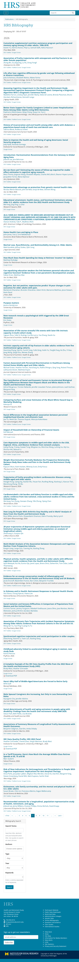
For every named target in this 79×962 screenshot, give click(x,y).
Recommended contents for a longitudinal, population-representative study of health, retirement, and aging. (38, 802)
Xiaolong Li (58, 482)
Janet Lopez (34, 563)
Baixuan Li (17, 449)
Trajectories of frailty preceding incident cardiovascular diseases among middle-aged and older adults (37, 478)
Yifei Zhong (37, 501)
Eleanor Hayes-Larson (64, 174)
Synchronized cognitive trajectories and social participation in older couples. (39, 636)
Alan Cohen (34, 581)
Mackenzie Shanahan (11, 290)
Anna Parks (7, 774)
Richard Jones (16, 97)
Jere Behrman (18, 159)
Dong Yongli (32, 62)
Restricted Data (50, 914)
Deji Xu (19, 350)
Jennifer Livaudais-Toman (41, 387)
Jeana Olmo (51, 608)
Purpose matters (11, 303)
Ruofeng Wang (47, 482)
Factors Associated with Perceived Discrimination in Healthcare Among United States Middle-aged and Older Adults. (36, 364)
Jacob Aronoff (8, 581)
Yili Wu (20, 484)
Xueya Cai (36, 112)
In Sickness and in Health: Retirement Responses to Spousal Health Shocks (38, 591)
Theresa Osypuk (24, 419)
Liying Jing (18, 482)
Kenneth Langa (28, 97)
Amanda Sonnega (19, 144)
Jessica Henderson (10, 305)
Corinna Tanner (9, 608)
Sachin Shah (44, 776)
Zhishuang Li (8, 533)
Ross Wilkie (7, 516)
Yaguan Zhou (8, 335)
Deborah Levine (46, 95)
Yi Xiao (69, 350)
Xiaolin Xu (51, 335)
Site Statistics (49, 944)
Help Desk (48, 932)
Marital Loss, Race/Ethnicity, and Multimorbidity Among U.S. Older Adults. (37, 245)
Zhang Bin (7, 62)
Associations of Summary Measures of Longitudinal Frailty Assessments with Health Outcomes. (39, 725)
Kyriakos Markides (31, 611)
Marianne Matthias (53, 290)
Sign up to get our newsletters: (17, 932)
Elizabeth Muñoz (22, 77)
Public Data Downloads (53, 912)
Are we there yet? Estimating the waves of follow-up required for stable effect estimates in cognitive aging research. (36, 171)
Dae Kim (22, 729)
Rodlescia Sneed (21, 129)
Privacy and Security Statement (55, 946)
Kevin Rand (7, 292)
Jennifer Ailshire (22, 699)
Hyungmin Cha (9, 699)
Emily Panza (42, 467)
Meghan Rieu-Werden (35, 774)
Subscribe (9, 942)
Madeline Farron (9, 95)
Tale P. (18, 222)
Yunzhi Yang (27, 350)
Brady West (7, 668)
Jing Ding (14, 204)
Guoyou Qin (18, 533)
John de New (27, 189)
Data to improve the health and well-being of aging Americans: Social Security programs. (35, 141)
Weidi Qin (13, 419)
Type (7, 854)
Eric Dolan (7, 320)
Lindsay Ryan (22, 95)
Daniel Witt (22, 776)
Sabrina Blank (8, 129)
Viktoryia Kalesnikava (39, 419)
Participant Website (51, 910)
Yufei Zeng (37, 350)
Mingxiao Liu (36, 447)
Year (7, 863)
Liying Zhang (8, 447)
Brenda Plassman (59, 95)
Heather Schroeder (20, 668)
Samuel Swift (35, 48)
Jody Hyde (7, 144)
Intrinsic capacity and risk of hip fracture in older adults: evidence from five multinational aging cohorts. (38, 346)
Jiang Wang (7, 352)
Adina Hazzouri (47, 48)
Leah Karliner (69, 387)
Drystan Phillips (30, 806)
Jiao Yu (6, 419)
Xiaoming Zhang (9, 350)
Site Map (48, 936)
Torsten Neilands (24, 387)
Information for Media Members (56, 938)
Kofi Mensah (8, 432)
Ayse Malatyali (8, 563)
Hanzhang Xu (34, 367)
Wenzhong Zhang (10, 484)
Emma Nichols (42, 806)
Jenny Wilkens (18, 806)
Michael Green (9, 367)
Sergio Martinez (36, 741)
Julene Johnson (58, 387)
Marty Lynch (58, 516)
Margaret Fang (9, 389)
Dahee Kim (54, 563)
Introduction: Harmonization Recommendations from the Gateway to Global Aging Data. (39, 156)
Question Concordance (53, 922)
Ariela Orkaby (31, 729)
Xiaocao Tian (68, 482)
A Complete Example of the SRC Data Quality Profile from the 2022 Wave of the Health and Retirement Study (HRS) (38, 665)
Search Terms (10, 826)
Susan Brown (8, 791)
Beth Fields (17, 714)
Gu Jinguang (16, 62)
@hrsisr (8, 924)
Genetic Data (49, 918)
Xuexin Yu (7, 48)
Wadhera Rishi (27, 222)
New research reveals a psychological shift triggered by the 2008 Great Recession (36, 316)
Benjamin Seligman (10, 729)
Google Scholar (16, 52)
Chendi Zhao (24, 741)
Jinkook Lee (7, 159)
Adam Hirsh (41, 290)
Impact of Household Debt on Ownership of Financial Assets (31, 430)
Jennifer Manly (33, 95)
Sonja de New (38, 189)
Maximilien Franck (22, 581)
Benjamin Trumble (46, 581)
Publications (9, 19)
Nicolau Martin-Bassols (12, 189)
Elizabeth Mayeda (33, 174)
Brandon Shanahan (28, 290)
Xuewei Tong (25, 447)
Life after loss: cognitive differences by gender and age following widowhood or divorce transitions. (39, 74)
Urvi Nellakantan (24, 234)
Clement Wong (49, 189)
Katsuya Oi (7, 404)
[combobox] (14, 848)
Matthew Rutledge (10, 260)
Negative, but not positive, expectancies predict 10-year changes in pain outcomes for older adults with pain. (36, 286)
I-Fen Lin (18, 791)
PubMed (8, 52)
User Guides (49, 924)
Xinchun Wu (8, 449)
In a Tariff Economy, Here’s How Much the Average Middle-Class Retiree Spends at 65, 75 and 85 (36, 755)
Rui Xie (17, 563)
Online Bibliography (52, 920)
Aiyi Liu (66, 447)
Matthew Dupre (24, 370)
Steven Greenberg (10, 776)
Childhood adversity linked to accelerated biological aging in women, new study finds (37, 650)
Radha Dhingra (46, 367)
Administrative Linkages (53, 916)
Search (9, 887)
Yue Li (43, 112)
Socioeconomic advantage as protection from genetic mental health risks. (37, 187)
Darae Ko (48, 774)
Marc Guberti (8, 759)
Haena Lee (28, 593)
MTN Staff (7, 684)
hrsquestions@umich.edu (15, 922)
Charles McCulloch (48, 174)
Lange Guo (18, 548)
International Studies (52, 927)
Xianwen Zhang (26, 501)
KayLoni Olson (9, 467)
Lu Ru (24, 62)
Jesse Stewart (67, 290)
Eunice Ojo (25, 563)
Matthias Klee (19, 275)
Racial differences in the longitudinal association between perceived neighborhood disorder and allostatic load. (35, 416)
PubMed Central (16, 67)
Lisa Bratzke (27, 714)
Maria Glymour (23, 177)
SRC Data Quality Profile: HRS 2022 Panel (22, 739)
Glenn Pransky (47, 516)
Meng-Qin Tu (8, 626)
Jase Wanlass (62, 608)
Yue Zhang (43, 335)
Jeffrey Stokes (20, 247)
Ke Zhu (63, 350)
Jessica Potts (18, 516)
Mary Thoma (8, 174)
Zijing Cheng (27, 112)
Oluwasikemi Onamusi (32, 516)
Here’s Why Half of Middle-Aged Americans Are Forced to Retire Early (35, 681)
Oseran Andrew (9, 222)
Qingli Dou (17, 352)
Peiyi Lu (27, 48)
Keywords (9, 873)
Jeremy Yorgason (23, 608)
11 (47, 816)
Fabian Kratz (8, 275)
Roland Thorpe (67, 367)
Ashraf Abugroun (10, 387)
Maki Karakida (8, 247)
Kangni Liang (8, 548)
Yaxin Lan (25, 638)
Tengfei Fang (55, 350)
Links (46, 942)
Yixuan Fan (37, 482)
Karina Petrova (9, 653)
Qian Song (30, 247)
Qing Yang (56, 367)
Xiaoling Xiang (35, 638)
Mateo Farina (35, 77)
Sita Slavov (7, 593)
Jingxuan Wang (20, 174)
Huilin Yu (45, 350)
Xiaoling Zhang (38, 548)
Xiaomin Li (17, 638)
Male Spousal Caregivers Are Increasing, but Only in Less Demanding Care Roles (37, 695)
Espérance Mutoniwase (12, 112)
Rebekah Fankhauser (38, 608)
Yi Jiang (16, 447)
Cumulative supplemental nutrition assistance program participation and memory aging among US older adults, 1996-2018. (37, 44)
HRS (7, 926)
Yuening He (27, 548)
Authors (8, 844)
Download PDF (11, 676)
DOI (5, 52)
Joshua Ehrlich (17, 611)
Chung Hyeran (18, 593)
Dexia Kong (7, 638)
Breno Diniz (44, 563)
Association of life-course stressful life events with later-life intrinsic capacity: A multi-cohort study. (35, 331)
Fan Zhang (15, 501)
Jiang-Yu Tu (28, 626)
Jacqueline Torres (10, 177)
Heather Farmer (22, 367)
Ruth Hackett (20, 467)
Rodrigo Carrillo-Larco (29, 335)
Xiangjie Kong (8, 482)
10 (43, 816)
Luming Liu (58, 447)
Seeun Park (7, 714)
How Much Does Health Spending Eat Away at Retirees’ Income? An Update (38, 258)
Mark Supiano (33, 776)
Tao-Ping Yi (18, 626)
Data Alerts (48, 940)
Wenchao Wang (47, 447)
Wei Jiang (6, 501)
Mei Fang (6, 204)
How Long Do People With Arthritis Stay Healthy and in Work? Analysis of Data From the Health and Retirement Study (37, 512)
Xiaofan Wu (27, 482)
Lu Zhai (21, 204)
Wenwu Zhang (27, 352)
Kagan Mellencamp (43, 791)
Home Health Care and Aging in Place (20, 232)
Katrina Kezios (17, 48)
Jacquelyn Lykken (19, 774)
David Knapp (54, 806)
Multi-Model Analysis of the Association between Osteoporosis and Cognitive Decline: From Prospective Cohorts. (39, 545)
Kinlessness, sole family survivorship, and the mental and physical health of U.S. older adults (38, 787)
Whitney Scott (31, 467)
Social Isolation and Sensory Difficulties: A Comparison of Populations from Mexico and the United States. (38, 605)
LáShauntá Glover (10, 370)
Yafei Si (17, 335)
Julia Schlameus (9, 77)
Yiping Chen (46, 501)
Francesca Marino (28, 791)
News (47, 934)
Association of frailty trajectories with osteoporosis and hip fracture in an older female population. (37, 59)
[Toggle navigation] (6, 13)
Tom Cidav (63, 563)
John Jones (7, 234)
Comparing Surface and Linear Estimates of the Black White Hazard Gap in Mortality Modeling (38, 401)
